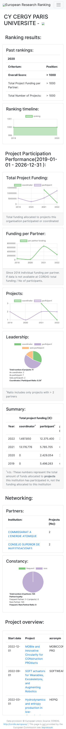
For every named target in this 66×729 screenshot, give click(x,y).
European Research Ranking (27, 5)
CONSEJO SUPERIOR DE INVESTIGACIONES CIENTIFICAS (24, 548)
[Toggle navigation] (58, 4)
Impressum (47, 727)
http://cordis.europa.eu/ (15, 724)
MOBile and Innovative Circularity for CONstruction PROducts (34, 654)
